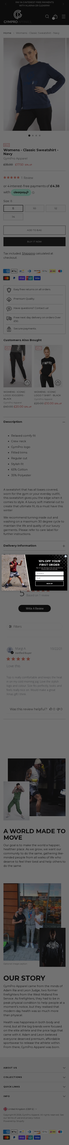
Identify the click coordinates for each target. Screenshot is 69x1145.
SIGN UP (49, 583)
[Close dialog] (66, 556)
